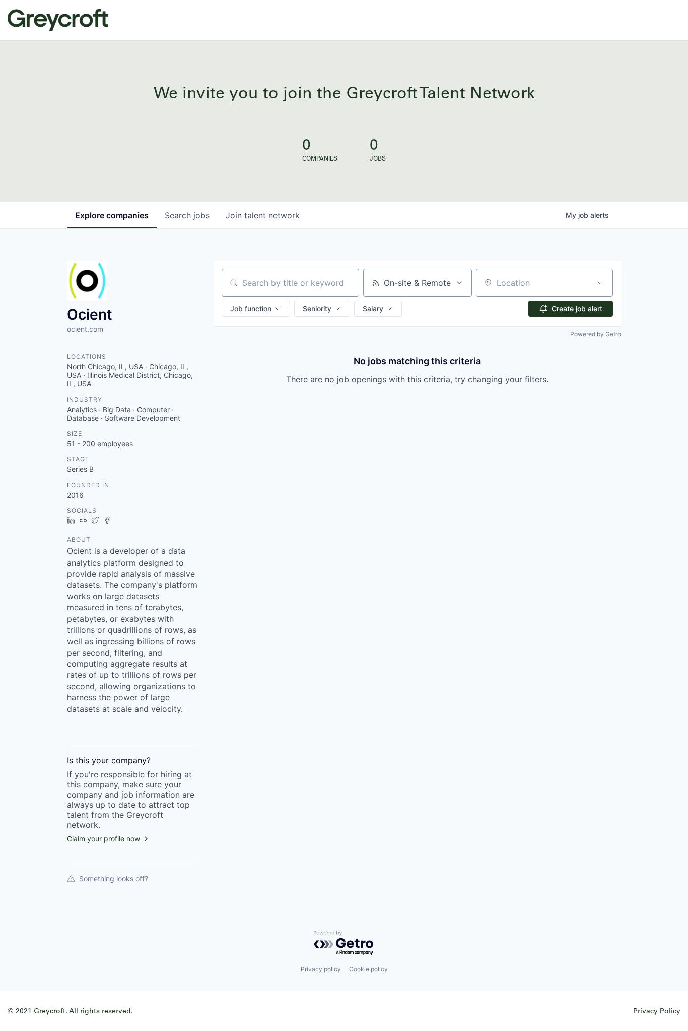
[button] (256, 309)
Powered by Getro (595, 334)
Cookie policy (368, 969)
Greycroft (58, 20)
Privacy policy (321, 969)
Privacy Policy (656, 1010)
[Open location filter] (600, 283)
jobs (187, 215)
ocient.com (85, 329)
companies (112, 215)
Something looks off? (113, 878)
